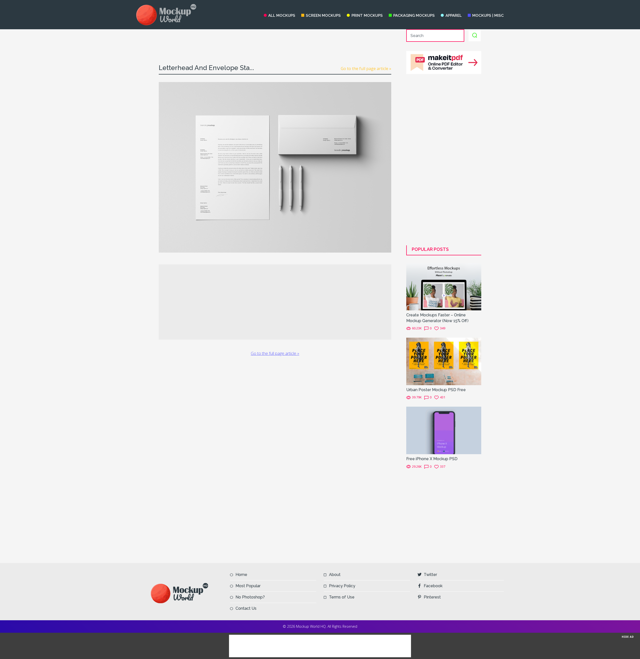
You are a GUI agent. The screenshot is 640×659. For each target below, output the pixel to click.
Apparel (454, 15)
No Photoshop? (250, 597)
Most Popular (248, 585)
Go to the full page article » (366, 68)
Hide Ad (628, 636)
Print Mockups (367, 15)
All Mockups (281, 15)
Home (241, 574)
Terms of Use (341, 597)
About (334, 574)
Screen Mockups (323, 15)
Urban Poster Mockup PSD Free (436, 389)
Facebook (433, 585)
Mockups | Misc (488, 15)
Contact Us (246, 608)
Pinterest (432, 597)
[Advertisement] (275, 40)
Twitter (430, 574)
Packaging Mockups (414, 15)
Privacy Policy (342, 585)
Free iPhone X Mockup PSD (432, 458)
